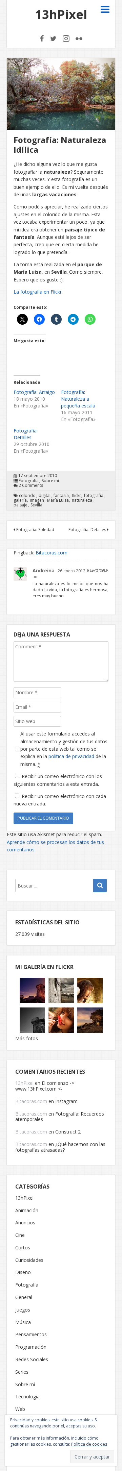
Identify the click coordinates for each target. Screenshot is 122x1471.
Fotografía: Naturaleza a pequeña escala (78, 399)
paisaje (20, 505)
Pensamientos (31, 1335)
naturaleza (82, 500)
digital (44, 495)
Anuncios (25, 1223)
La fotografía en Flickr (38, 292)
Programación (30, 1347)
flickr (76, 495)
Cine (20, 1235)
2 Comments (31, 485)
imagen (37, 500)
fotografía (93, 495)
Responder (97, 570)
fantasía (61, 495)
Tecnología (27, 1397)
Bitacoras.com (51, 552)
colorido (27, 495)
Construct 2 (68, 1131)
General (23, 1297)
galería (20, 500)
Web (20, 1409)
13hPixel (61, 14)
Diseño (23, 1272)
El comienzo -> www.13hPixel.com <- (44, 1086)
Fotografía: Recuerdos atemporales (59, 1117)
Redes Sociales (31, 1360)
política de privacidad (71, 756)
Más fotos (26, 1038)
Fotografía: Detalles (26, 434)
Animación (26, 1211)
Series (21, 1372)
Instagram (66, 1101)
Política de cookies (89, 1444)
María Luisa (58, 500)
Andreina (44, 570)
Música (23, 1322)
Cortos (22, 1248)
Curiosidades (29, 1260)
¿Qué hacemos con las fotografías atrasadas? (60, 1147)
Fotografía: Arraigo (34, 392)
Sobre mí (50, 480)
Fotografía (29, 480)
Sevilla (36, 505)
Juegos (22, 1310)
